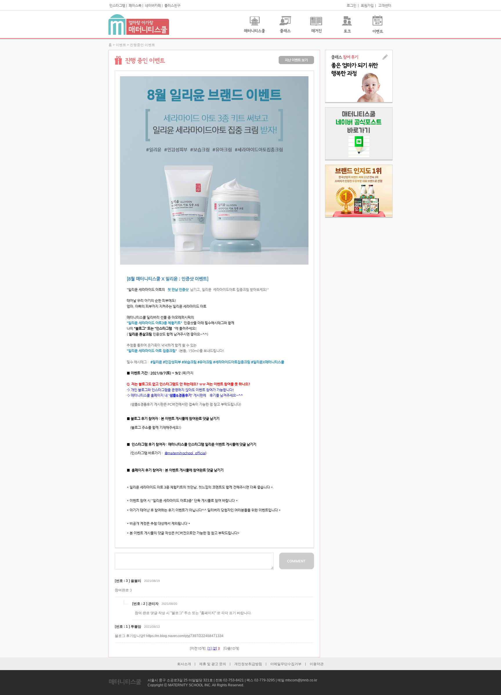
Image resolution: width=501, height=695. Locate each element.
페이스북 (135, 5)
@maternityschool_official (185, 453)
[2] (215, 648)
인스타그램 (117, 5)
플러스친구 (172, 5)
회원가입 (367, 5)
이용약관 (317, 664)
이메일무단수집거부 (286, 664)
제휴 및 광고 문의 (212, 664)
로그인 (351, 5)
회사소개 (184, 664)
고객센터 (384, 5)
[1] (209, 648)
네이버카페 (153, 5)
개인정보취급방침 (248, 664)
